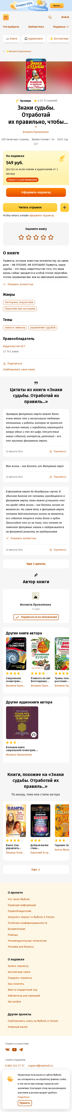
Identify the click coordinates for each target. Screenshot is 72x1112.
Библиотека (36, 26)
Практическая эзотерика (20, 308)
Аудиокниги (35, 38)
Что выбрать (11, 26)
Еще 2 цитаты (36, 564)
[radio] (21, 237)
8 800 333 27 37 (14, 1065)
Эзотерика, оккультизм (19, 302)
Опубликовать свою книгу (19, 369)
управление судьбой (42, 327)
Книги (13, 38)
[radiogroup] (36, 237)
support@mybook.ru (40, 1065)
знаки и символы (15, 327)
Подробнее (24, 1097)
